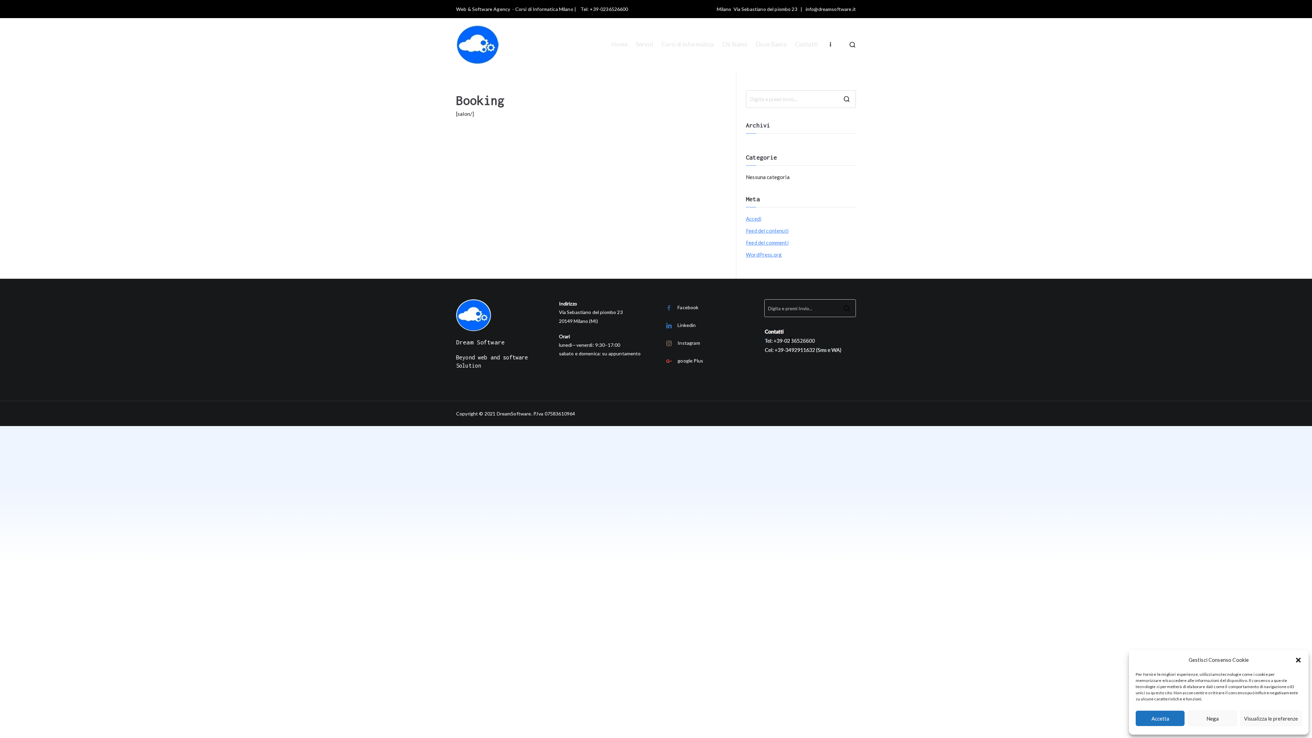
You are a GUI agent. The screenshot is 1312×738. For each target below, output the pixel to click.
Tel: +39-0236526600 (604, 9)
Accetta (1160, 718)
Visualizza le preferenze (1271, 718)
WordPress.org (764, 254)
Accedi (753, 219)
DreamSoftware (514, 413)
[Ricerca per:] (801, 99)
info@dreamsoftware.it (831, 9)
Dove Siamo (771, 44)
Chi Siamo (735, 44)
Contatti (806, 44)
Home (620, 44)
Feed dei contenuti (767, 231)
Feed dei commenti (767, 243)
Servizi (644, 44)
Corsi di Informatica (687, 44)
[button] (1298, 660)
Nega (1212, 718)
